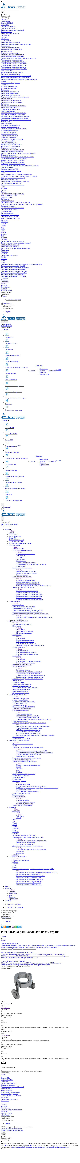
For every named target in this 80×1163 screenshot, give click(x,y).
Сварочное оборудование (20, 698)
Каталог (11, 533)
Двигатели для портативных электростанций (31, 840)
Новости (4, 1104)
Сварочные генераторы (24, 714)
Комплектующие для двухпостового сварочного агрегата (31, 965)
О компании (5, 1101)
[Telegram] (21, 927)
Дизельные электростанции (25, 554)
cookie (30, 1145)
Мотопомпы (20, 629)
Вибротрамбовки (22, 650)
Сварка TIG (26, 945)
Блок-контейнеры (18, 605)
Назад (12, 531)
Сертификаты (5, 1108)
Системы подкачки (22, 800)
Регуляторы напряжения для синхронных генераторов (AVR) (36, 872)
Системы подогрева (23, 784)
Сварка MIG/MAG (16, 945)
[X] (10, 927)
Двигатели (16, 811)
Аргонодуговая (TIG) (46, 954)
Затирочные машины (23, 670)
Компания (12, 892)
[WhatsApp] (15, 927)
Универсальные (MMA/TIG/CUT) (16, 956)
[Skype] (18, 927)
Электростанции (18, 548)
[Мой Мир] (7, 927)
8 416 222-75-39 (6, 290)
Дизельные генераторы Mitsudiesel (12, 1087)
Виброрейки (20, 659)
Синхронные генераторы (20, 860)
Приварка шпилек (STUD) (29, 957)
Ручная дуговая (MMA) (8, 954)
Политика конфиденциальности (11, 1110)
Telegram (7, 312)
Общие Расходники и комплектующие (13, 963)
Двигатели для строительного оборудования (31, 849)
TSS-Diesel (20, 816)
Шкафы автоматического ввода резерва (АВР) (31, 751)
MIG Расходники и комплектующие (38, 963)
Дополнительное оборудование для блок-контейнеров (34, 617)
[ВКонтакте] (2, 927)
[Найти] (2, 12)
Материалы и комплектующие (22, 744)
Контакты (4, 1106)
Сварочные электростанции (25, 580)
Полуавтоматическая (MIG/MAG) (27, 954)
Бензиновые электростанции (26, 571)
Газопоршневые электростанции (27, 591)
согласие (7, 1145)
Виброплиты (20, 638)
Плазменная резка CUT (37, 945)
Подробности (5, 1008)
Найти (3, 1134)
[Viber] (13, 927)
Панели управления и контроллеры (28, 765)
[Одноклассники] (5, 927)
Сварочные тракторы (52, 945)
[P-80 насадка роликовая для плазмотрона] (23, 1000)
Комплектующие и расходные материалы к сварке (33, 726)
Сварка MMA (5, 945)
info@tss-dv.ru (6, 303)
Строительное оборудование (22, 624)
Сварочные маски (14, 957)
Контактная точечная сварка (36, 956)
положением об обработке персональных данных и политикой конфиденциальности (40, 1147)
